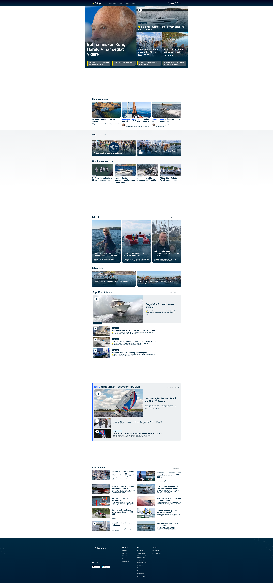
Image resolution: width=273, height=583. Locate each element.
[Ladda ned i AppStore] (96, 567)
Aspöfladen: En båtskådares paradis (124, 62)
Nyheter (133, 3)
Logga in (172, 3)
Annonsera (140, 565)
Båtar (110, 3)
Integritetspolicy (156, 553)
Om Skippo (140, 550)
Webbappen (125, 561)
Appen (127, 3)
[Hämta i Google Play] (106, 567)
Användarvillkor (156, 550)
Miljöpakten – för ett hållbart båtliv (142, 556)
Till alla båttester (174, 292)
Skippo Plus (125, 550)
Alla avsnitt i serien (172, 387)
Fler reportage (175, 218)
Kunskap (122, 3)
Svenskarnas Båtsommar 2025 (142, 561)
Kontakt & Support (142, 576)
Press (138, 568)
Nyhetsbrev (140, 573)
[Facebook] (93, 563)
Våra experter (141, 553)
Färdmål (115, 3)
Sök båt (124, 553)
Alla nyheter (176, 468)
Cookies (154, 556)
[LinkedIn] (97, 563)
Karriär (139, 570)
